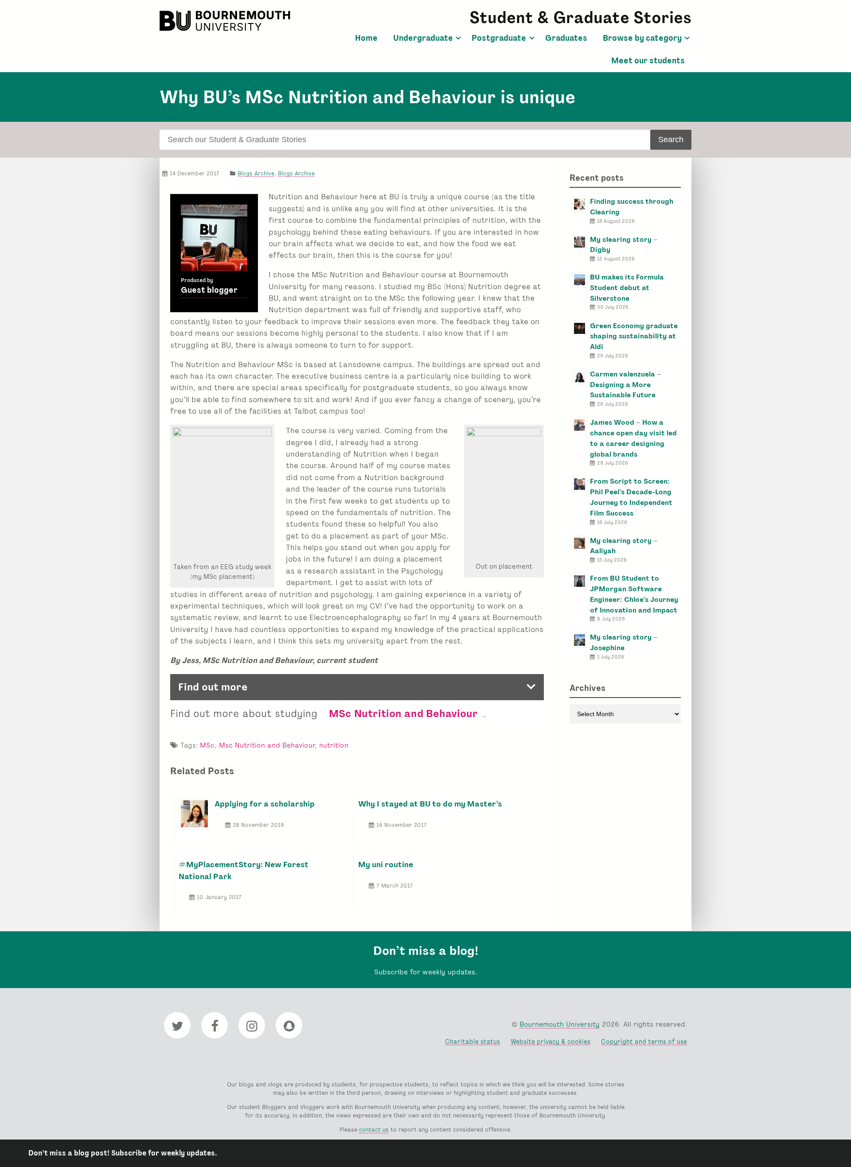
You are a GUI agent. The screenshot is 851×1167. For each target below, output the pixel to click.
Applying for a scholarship (265, 804)
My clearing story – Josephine (624, 642)
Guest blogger (209, 290)
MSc (207, 745)
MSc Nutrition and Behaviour (403, 713)
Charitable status (472, 1041)
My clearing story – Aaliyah (624, 546)
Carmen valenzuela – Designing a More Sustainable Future (625, 384)
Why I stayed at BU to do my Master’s (430, 804)
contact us (374, 1129)
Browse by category (642, 38)
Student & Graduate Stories (580, 17)
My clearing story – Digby (624, 245)
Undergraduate (423, 38)
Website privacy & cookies (550, 1041)
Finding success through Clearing (631, 207)
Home (366, 38)
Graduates (566, 38)
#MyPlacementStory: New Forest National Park (243, 870)
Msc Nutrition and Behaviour (267, 745)
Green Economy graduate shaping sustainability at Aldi (634, 336)
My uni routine (385, 864)
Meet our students (648, 60)
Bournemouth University (226, 21)
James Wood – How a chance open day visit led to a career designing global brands (633, 438)
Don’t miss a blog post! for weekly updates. (122, 1153)
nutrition (333, 745)
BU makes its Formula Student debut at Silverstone (627, 287)
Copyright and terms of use (644, 1041)
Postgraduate (499, 38)
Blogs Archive (256, 173)
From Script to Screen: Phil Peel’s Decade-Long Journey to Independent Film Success (631, 497)
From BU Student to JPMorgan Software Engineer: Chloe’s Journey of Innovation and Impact (634, 594)
